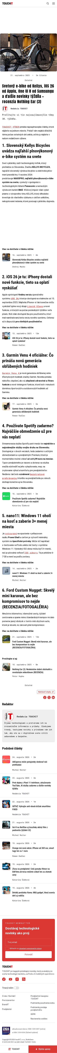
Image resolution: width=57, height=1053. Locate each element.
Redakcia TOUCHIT (19, 108)
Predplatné (7, 1009)
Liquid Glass (35, 306)
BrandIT (5, 1004)
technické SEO (9, 1042)
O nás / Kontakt (8, 996)
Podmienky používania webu (43, 1003)
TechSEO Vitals (30, 1042)
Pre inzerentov (8, 1000)
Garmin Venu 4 (10, 373)
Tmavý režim (8, 988)
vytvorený (11, 533)
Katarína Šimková (20, 506)
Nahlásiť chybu (44, 692)
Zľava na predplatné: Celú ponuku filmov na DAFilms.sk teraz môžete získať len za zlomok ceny (31, 872)
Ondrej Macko (18, 267)
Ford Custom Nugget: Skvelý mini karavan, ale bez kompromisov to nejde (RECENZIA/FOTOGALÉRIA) (32, 644)
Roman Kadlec (18, 345)
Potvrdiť (28, 954)
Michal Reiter (19, 580)
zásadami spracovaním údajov (30, 948)
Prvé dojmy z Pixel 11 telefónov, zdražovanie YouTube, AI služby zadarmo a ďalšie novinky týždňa (31, 785)
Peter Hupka (18, 676)
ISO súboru (31, 552)
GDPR (33, 1014)
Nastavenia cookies (39, 1019)
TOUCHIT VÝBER (10, 126)
